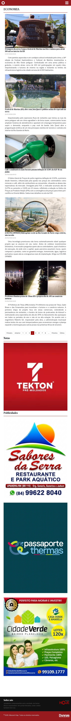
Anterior (17, 333)
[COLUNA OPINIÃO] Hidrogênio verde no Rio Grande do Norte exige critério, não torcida (35, 234)
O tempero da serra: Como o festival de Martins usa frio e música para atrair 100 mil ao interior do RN (35, 50)
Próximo (55, 333)
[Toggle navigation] (67, 3)
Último (62, 333)
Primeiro (9, 333)
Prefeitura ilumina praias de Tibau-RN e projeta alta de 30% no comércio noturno (33, 297)
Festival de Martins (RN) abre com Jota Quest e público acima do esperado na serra (35, 110)
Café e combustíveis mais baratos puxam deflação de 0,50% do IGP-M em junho (33, 170)
